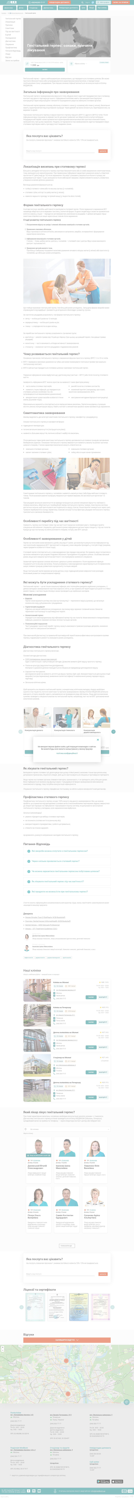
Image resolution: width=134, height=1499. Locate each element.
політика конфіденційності (67, 753)
